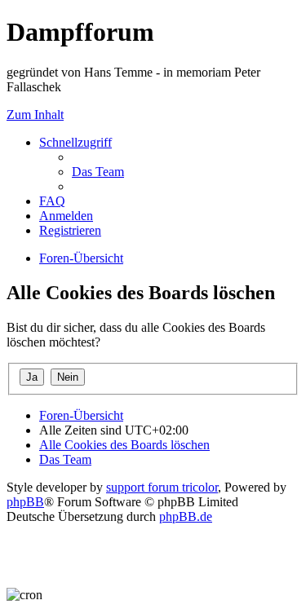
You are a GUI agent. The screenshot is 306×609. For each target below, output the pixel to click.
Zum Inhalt (35, 114)
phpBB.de (185, 516)
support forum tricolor (162, 487)
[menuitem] (98, 172)
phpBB (25, 502)
